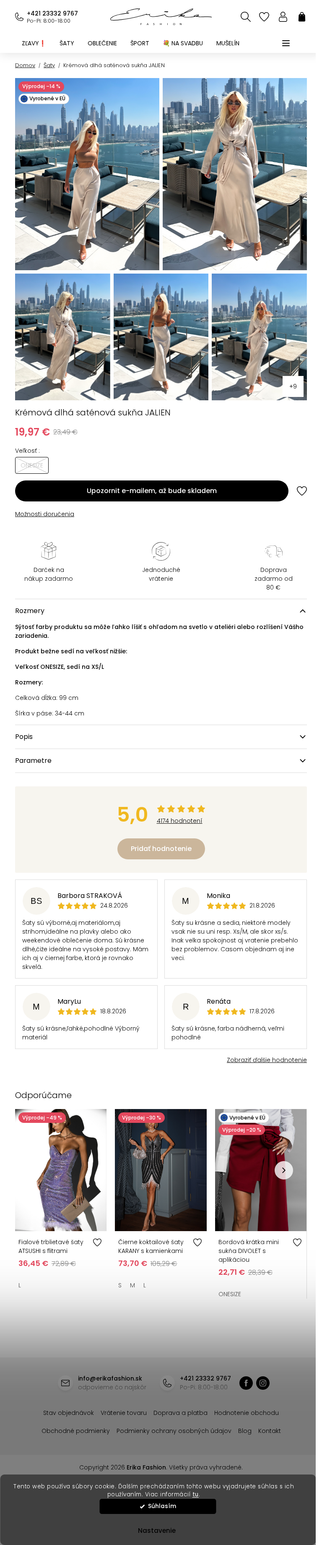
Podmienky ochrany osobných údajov (174, 1431)
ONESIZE (229, 1294)
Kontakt (269, 1431)
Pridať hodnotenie (161, 848)
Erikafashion (246, 1383)
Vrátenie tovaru (124, 1413)
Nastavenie (157, 1530)
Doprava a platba (180, 1413)
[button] (284, 1170)
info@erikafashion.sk (110, 1378)
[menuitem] (34, 43)
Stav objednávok (68, 1413)
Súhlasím (162, 1506)
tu (195, 1494)
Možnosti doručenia (44, 514)
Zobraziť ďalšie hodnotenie (267, 1060)
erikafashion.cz (263, 1383)
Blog (245, 1431)
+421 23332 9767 (52, 13)
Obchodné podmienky (76, 1431)
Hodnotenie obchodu (246, 1413)
